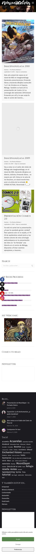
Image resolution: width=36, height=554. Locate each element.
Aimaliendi (5, 444)
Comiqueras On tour (13, 429)
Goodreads (5, 501)
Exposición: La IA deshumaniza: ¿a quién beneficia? (18, 413)
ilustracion (6, 458)
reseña (5, 469)
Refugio (29, 466)
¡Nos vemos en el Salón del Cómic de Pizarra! (19, 422)
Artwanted (5, 487)
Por (15, 69)
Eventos (6, 69)
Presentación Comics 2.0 (17, 217)
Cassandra (28, 447)
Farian (9, 455)
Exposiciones (26, 453)
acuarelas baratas (28, 441)
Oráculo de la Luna (14, 466)
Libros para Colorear (21, 461)
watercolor (21, 475)
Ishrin (4, 461)
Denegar (18, 544)
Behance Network (8, 490)
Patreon (4, 504)
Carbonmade (6, 492)
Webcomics (28, 475)
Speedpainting (8, 472)
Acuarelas (16, 441)
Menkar (13, 464)
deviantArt (5, 495)
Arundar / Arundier (7, 447)
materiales (6, 464)
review (13, 469)
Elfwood (29, 450)
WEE (3, 477)
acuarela (5, 442)
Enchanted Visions (12, 452)
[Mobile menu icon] (33, 2)
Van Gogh (14, 475)
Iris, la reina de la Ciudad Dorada (21, 458)
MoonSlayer (23, 463)
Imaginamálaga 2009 (17, 158)
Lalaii (13, 460)
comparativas (5, 449)
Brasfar (23, 447)
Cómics (16, 450)
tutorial (6, 474)
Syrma (18, 472)
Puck (23, 466)
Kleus (9, 461)
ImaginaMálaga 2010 (17, 66)
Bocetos (17, 447)
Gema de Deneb (16, 455)
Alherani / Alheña (25, 444)
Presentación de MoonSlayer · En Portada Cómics (18, 404)
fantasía (4, 455)
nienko (4, 466)
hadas (23, 455)
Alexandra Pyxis (14, 444)
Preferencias (18, 549)
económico (22, 450)
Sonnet (20, 469)
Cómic (11, 450)
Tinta (23, 472)
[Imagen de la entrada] (4, 403)
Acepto (18, 539)
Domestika (5, 498)
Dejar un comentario (21, 72)
